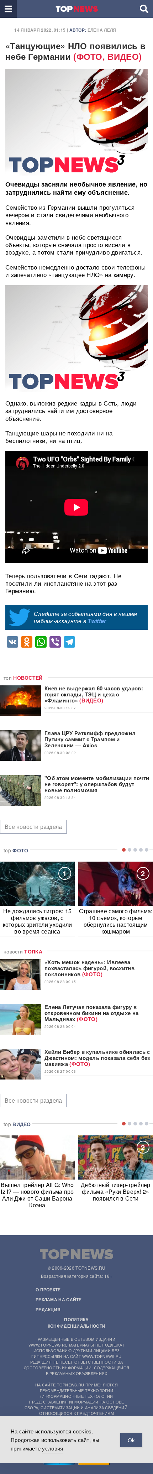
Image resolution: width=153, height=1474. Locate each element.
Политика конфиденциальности (76, 1322)
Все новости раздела (33, 826)
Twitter (97, 621)
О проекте (48, 1289)
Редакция (48, 1309)
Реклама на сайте (59, 1299)
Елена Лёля (102, 30)
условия (52, 1448)
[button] (8, 9)
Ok (131, 1440)
